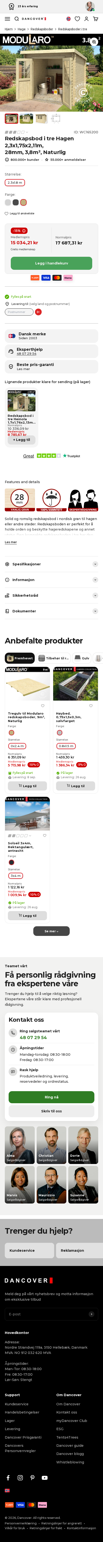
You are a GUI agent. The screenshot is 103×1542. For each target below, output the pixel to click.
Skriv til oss (51, 1111)
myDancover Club (71, 1421)
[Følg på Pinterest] (32, 1477)
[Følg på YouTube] (44, 1477)
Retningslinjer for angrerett (61, 1523)
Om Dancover (68, 1404)
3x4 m (16, 876)
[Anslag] (38, 312)
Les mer (11, 542)
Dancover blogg (70, 1454)
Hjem (9, 29)
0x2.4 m (17, 746)
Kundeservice (17, 1404)
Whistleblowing (70, 1462)
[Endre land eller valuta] (68, 18)
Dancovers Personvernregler (20, 1448)
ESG (59, 1429)
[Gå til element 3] (41, 119)
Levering (12, 1429)
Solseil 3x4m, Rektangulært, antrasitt (21, 846)
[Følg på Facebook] (8, 1477)
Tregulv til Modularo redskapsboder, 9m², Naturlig (26, 717)
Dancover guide (70, 1445)
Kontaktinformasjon (81, 1528)
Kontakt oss (66, 1412)
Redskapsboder (42, 29)
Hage (22, 29)
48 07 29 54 (26, 353)
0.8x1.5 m (66, 746)
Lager (10, 1421)
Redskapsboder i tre (72, 29)
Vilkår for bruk (15, 1528)
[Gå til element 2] (26, 119)
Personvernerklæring (21, 1523)
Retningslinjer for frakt (46, 1528)
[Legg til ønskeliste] (42, 705)
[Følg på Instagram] (20, 1477)
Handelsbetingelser (22, 1412)
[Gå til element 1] (11, 119)
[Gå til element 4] (56, 119)
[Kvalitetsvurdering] (17, 132)
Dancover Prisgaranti (23, 1437)
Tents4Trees (67, 1437)
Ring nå (51, 1097)
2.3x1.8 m (15, 182)
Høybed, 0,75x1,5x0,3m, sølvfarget (68, 717)
